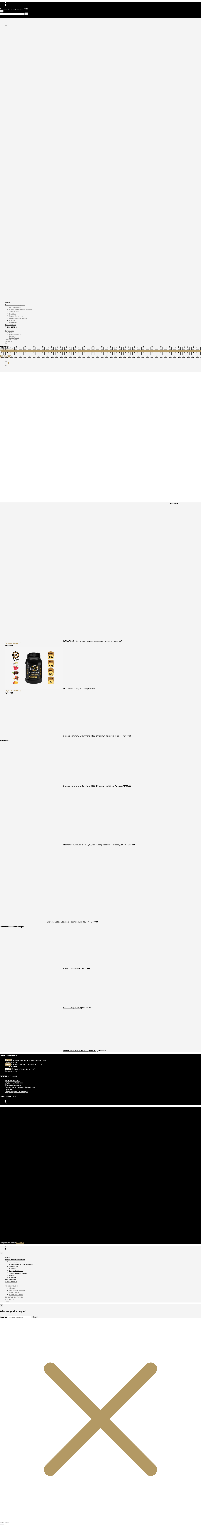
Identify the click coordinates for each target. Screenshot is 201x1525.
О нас (11, 332)
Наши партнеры (15, 334)
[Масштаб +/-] (1, 1522)
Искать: (3, 1317)
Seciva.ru (20, 1243)
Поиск (35, 1317)
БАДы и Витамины (16, 316)
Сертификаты (14, 338)
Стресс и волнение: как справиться (28, 1060)
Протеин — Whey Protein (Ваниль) (128, 418)
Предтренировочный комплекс (21, 309)
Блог (6, 343)
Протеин (12, 314)
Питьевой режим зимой (23, 1069)
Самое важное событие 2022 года (27, 1064)
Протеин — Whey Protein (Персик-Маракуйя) (182, 493)
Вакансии (12, 336)
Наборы (12, 320)
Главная (7, 303)
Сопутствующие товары (18, 318)
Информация (9, 331)
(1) (12, 409)
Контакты (8, 341)
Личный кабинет (10, 325)
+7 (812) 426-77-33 (11, 327)
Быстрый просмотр (80, 413)
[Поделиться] (6, 1522)
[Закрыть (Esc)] (8, 1522)
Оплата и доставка (11, 339)
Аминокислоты (15, 307)
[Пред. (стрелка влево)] (1, 1524)
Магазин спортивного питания (15, 305)
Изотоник (13, 322)
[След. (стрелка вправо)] (3, 1524)
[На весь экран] (3, 1522)
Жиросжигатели (15, 311)
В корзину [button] (67, 413)
